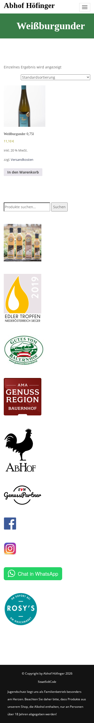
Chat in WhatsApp (38, 573)
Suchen (59, 206)
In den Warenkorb (23, 172)
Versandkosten (22, 160)
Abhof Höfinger (29, 5)
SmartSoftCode (47, 682)
